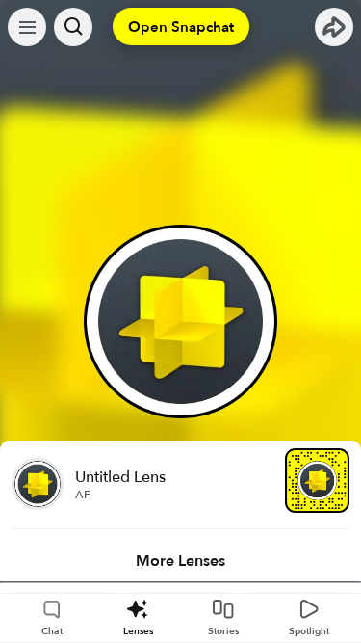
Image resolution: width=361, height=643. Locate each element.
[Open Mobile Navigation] (27, 27)
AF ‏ (84, 494)
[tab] (180, 561)
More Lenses (180, 561)
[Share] (334, 27)
